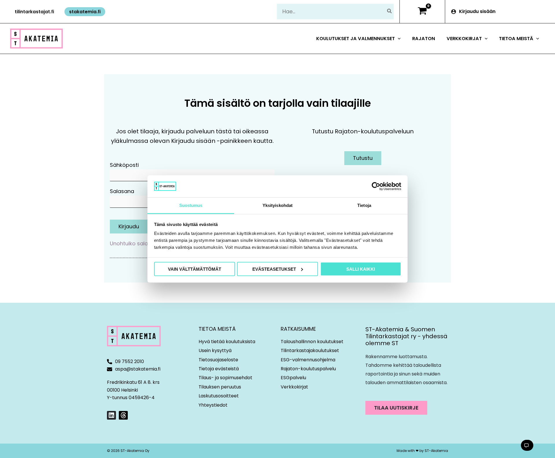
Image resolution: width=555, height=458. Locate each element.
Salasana (122, 191)
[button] (34, 11)
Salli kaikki (360, 268)
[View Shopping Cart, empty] (422, 12)
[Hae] (389, 11)
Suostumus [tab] (191, 205)
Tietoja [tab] (364, 205)
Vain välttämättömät (194, 268)
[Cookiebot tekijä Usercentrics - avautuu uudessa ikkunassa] (376, 186)
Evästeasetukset (274, 268)
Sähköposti (124, 165)
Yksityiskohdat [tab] (277, 205)
